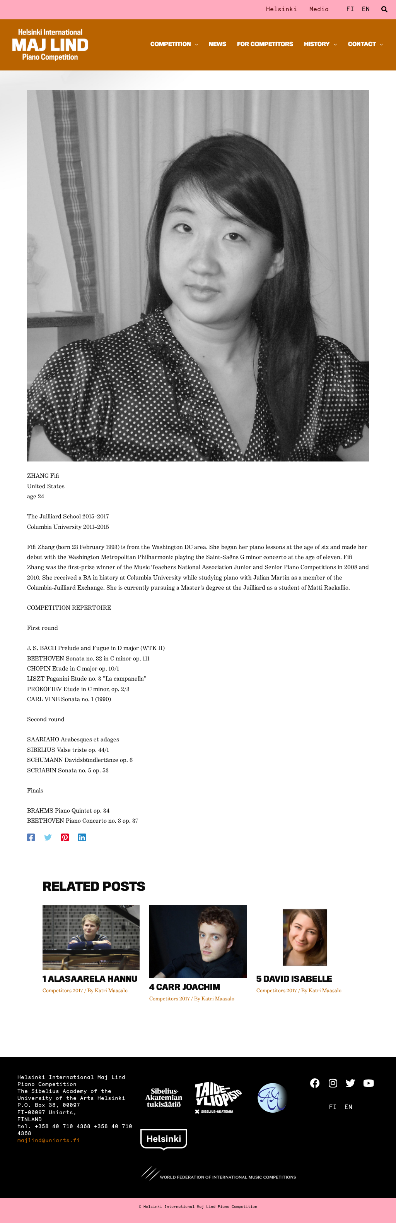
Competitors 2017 (63, 990)
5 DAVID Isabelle (294, 980)
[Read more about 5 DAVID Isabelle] (304, 938)
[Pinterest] (65, 837)
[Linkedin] (82, 837)
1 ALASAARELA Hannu (90, 980)
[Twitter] (48, 837)
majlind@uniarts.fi (48, 1141)
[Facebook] (31, 837)
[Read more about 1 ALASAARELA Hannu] (91, 938)
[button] (384, 10)
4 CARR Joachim (184, 988)
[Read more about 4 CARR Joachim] (197, 941)
